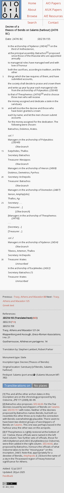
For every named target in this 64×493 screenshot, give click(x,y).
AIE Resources (53, 16)
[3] (42, 93)
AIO (35, 317)
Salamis (55, 406)
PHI (13, 322)
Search (32, 22)
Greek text (8, 305)
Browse (32, 16)
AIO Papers (53, 3)
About (32, 10)
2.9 (6, 322)
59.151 (13, 409)
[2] (47, 52)
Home (32, 3)
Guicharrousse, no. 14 (25, 341)
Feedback (8, 475)
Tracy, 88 (30, 296)
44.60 (38, 404)
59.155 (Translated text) (17, 317)
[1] (48, 45)
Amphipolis (29, 455)
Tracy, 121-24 (21, 330)
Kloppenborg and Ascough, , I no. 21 (32, 336)
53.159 (8, 326)
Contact (53, 22)
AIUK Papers (53, 10)
